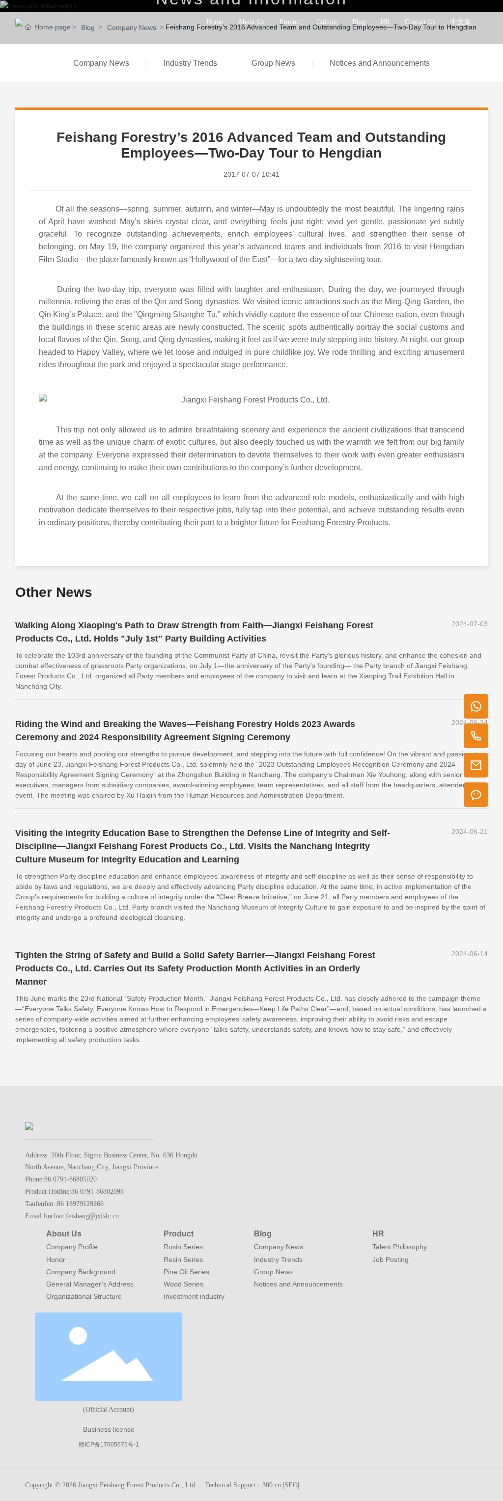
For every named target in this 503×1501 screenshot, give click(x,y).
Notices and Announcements (380, 63)
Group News (273, 63)
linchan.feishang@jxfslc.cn (81, 1216)
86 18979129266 (80, 1203)
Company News (101, 63)
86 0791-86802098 (97, 1191)
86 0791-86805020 (70, 1179)
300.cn (271, 1485)
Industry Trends (190, 63)
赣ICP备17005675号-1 (109, 1444)
